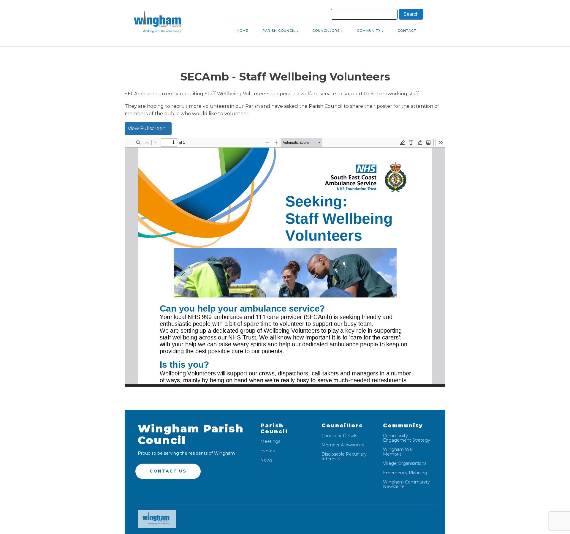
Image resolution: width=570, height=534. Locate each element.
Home (242, 31)
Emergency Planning (405, 473)
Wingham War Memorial (398, 451)
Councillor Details (339, 436)
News (266, 460)
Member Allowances (343, 445)
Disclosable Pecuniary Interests (344, 456)
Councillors (326, 31)
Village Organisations (404, 463)
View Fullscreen (147, 128)
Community (369, 31)
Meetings (270, 441)
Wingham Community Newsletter (406, 484)
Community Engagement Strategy (406, 438)
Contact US (168, 471)
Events (267, 451)
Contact (407, 31)
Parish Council (278, 31)
